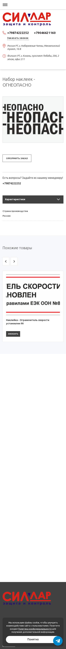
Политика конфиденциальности (35, 629)
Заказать (13, 334)
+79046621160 (45, 32)
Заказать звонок (18, 38)
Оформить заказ (17, 158)
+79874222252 (18, 32)
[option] (33, 306)
